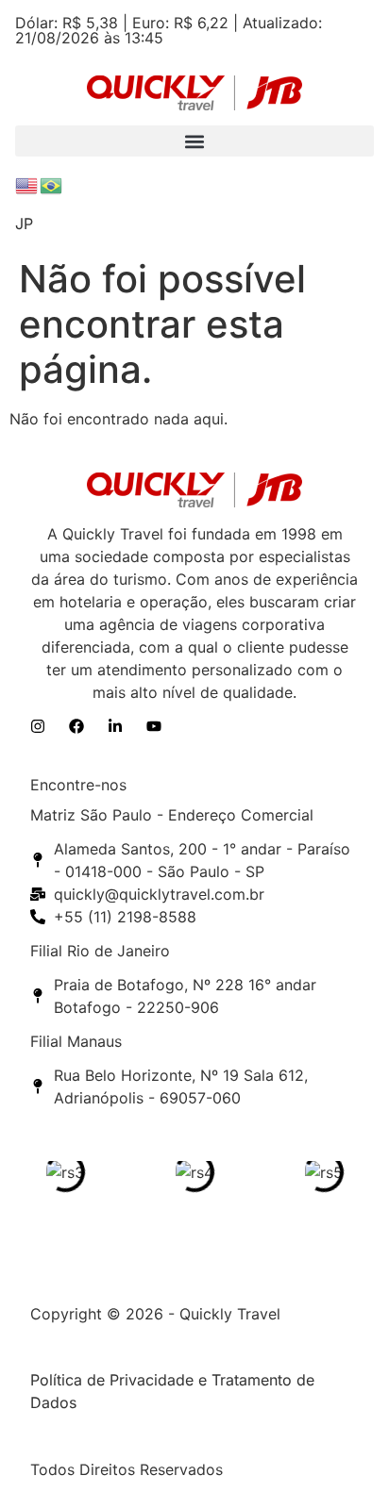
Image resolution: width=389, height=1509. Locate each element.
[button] (194, 141)
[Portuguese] (52, 184)
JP (24, 223)
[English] (27, 184)
